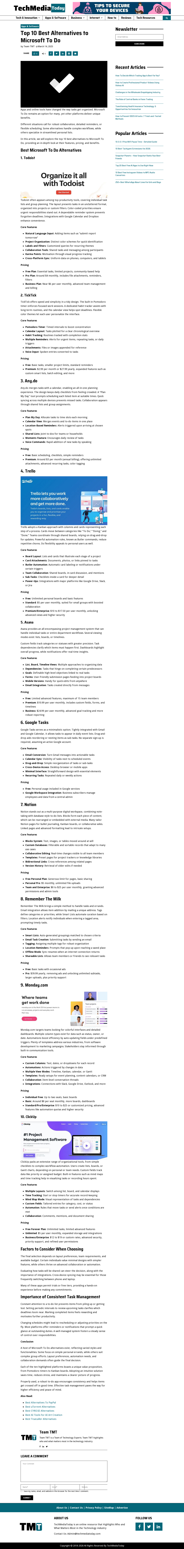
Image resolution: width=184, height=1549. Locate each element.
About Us (61, 1507)
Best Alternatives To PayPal (40, 1402)
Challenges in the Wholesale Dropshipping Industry (137, 92)
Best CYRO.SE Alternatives (39, 1410)
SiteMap (109, 1507)
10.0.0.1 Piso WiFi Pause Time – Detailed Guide (136, 141)
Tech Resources (145, 18)
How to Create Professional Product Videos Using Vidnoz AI (137, 84)
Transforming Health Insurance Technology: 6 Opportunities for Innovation (135, 108)
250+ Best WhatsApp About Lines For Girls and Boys (138, 182)
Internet (95, 18)
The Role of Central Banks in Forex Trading (134, 99)
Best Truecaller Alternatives (40, 1419)
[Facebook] (140, 1527)
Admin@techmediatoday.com (83, 1533)
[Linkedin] (158, 1527)
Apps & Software (55, 18)
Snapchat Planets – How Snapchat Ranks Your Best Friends (138, 157)
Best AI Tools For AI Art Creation (43, 1415)
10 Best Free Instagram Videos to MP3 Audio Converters (135, 174)
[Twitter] (149, 1527)
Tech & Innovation (26, 18)
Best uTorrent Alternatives (40, 1406)
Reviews (126, 18)
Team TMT (29, 46)
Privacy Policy (94, 1507)
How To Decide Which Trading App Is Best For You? (137, 75)
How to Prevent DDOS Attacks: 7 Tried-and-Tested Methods (138, 117)
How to (112, 18)
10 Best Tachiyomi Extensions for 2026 (132, 148)
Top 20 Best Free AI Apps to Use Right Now (134, 165)
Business (76, 18)
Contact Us (76, 1507)
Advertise (122, 1507)
